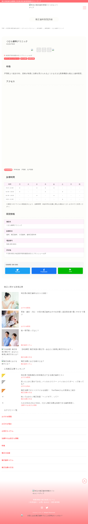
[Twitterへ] (47, 507)
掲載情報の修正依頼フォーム (44, 500)
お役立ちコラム (8, 431)
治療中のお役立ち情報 (10, 438)
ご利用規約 (32, 502)
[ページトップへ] (84, 481)
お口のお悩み (7, 424)
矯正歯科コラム (8, 460)
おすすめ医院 (7, 416)
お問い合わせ (44, 502)
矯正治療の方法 (8, 467)
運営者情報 (55, 502)
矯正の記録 (6, 453)
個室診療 (31, 58)
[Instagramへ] (42, 507)
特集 (3, 446)
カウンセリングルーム (12, 58)
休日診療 (24, 58)
